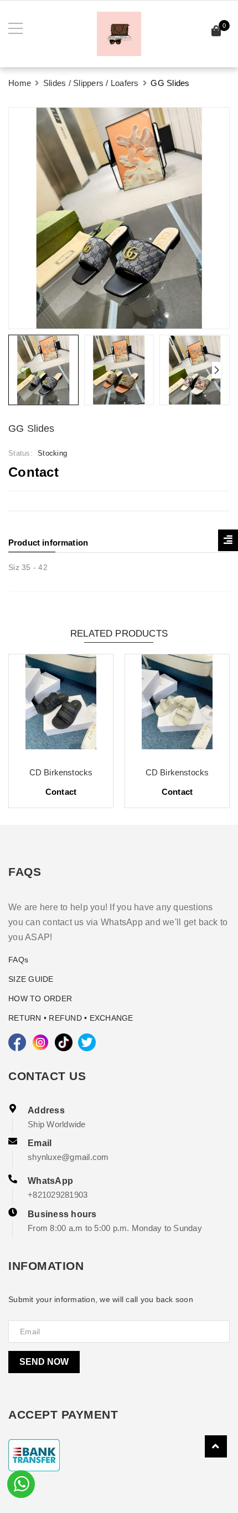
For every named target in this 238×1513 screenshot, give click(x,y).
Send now (44, 1361)
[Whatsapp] (21, 1483)
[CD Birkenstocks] (61, 706)
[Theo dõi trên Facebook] (17, 1042)
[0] (216, 32)
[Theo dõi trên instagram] (40, 1042)
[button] (216, 370)
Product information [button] (48, 542)
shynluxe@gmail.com (68, 1157)
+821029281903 (57, 1194)
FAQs (18, 959)
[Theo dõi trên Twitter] (87, 1042)
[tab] (119, 542)
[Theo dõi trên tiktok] (64, 1042)
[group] (119, 218)
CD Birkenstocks (60, 772)
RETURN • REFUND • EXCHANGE (70, 1017)
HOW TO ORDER (40, 998)
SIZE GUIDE (31, 979)
